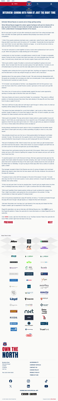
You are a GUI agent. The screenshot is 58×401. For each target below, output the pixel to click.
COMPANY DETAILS (35, 364)
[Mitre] (13, 241)
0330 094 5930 (8, 372)
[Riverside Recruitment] (29, 317)
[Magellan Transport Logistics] (44, 299)
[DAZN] (29, 241)
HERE (6, 217)
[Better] (29, 262)
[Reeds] (13, 317)
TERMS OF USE (34, 375)
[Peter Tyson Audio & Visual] (44, 311)
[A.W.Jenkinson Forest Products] (44, 256)
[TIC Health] (29, 248)
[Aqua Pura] (13, 256)
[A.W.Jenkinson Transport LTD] (29, 256)
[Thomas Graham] (29, 329)
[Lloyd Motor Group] (13, 299)
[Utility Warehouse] (44, 247)
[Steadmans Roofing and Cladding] (13, 323)
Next (50, 222)
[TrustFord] (44, 329)
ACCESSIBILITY (34, 362)
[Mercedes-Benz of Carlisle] (13, 305)
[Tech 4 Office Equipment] (13, 329)
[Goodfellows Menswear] (13, 280)
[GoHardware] (29, 280)
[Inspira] (44, 286)
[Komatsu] (44, 293)
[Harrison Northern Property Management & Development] (13, 286)
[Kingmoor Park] (29, 292)
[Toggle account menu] (51, 4)
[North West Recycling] (44, 305)
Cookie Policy (34, 370)
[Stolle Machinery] (29, 323)
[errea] (13, 247)
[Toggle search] (37, 4)
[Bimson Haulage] (44, 262)
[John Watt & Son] (13, 293)
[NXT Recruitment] (29, 311)
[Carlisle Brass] (13, 274)
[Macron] (29, 299)
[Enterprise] (44, 241)
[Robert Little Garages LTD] (44, 317)
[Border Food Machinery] (13, 268)
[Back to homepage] (29, 3)
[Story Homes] (44, 323)
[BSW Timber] (29, 268)
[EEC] (44, 274)
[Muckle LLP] (29, 305)
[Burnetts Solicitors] (44, 268)
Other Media (53, 399)
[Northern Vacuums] (13, 311)
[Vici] (29, 335)
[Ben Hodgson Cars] (13, 262)
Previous (8, 222)
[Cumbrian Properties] (29, 273)
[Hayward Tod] (29, 286)
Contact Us (33, 367)
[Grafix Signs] (44, 280)
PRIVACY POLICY (34, 372)
